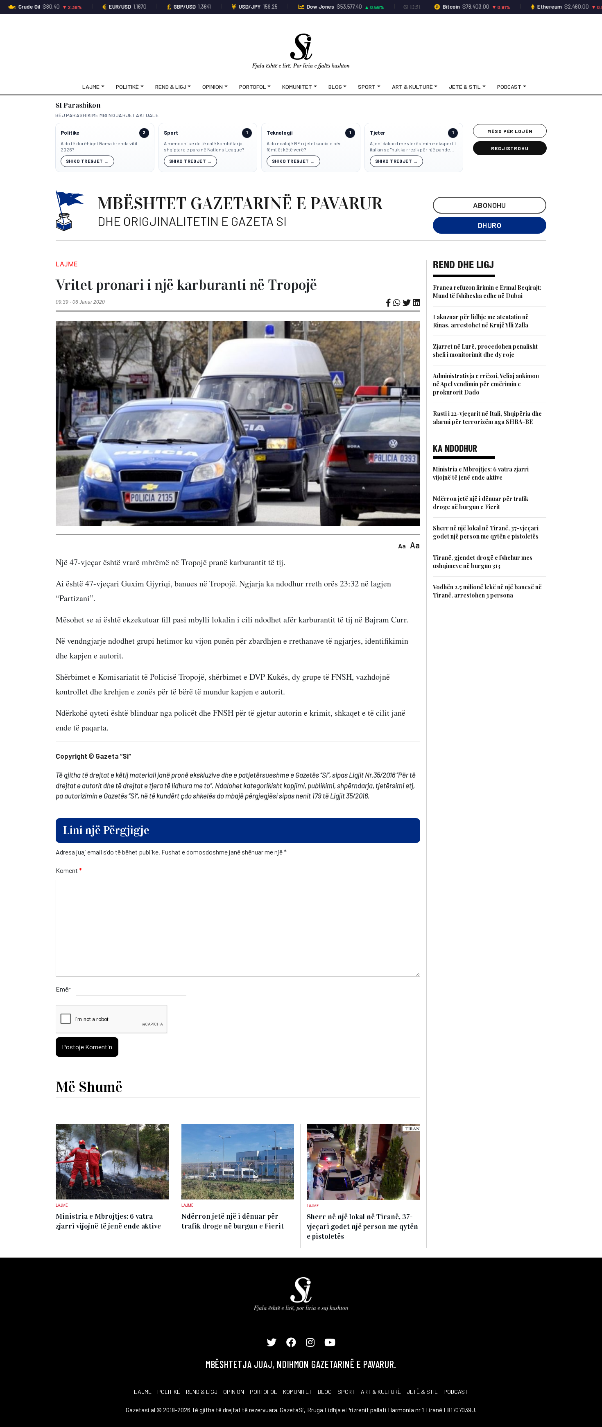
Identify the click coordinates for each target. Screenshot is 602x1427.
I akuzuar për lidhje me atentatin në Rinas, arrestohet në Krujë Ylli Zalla (481, 321)
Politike (70, 133)
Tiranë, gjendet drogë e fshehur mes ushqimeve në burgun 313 (482, 562)
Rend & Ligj (170, 86)
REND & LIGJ (201, 1391)
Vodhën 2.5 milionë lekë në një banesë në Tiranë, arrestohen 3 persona (487, 591)
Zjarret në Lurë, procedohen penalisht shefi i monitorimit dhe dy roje (485, 350)
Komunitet (297, 86)
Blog (335, 86)
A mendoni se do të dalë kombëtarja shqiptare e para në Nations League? (204, 146)
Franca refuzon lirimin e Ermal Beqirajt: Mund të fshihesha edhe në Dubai (487, 292)
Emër (63, 989)
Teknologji (279, 133)
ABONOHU (489, 205)
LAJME (143, 1391)
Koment (69, 870)
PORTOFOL (263, 1391)
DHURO (489, 225)
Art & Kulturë (412, 86)
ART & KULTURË (381, 1391)
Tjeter (377, 133)
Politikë (127, 86)
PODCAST (456, 1391)
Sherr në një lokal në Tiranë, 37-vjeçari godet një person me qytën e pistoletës (486, 532)
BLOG (325, 1391)
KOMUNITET (297, 1391)
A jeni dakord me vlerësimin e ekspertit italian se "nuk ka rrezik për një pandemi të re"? (413, 146)
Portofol (252, 86)
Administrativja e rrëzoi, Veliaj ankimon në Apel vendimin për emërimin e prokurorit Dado (486, 384)
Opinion (212, 86)
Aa (402, 546)
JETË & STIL (422, 1391)
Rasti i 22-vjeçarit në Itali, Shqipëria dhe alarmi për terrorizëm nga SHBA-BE (487, 418)
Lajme (91, 86)
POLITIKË (168, 1391)
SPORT (346, 1391)
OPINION (233, 1391)
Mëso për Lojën (509, 131)
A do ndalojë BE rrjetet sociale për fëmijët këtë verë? (304, 146)
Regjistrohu (510, 148)
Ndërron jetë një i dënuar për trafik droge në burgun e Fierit (480, 503)
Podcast (509, 86)
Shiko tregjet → (87, 161)
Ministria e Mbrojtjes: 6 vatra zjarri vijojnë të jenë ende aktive (481, 473)
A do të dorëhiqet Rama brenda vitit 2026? (99, 146)
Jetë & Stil (465, 86)
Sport (367, 86)
